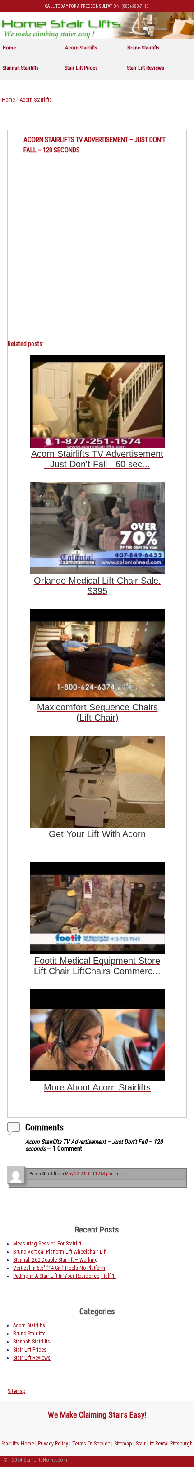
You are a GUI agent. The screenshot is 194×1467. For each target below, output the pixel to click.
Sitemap (16, 1391)
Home (9, 47)
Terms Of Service (91, 1443)
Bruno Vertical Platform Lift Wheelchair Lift (59, 1252)
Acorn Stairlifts (81, 47)
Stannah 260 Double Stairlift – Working (55, 1260)
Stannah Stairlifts (21, 68)
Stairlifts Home (17, 1443)
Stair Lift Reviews (145, 68)
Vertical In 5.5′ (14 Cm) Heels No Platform (59, 1268)
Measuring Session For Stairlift (47, 1244)
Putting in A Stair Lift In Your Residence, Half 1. (64, 1276)
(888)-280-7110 (135, 6)
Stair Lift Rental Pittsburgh (164, 1443)
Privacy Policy (53, 1443)
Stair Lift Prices (81, 68)
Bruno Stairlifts (143, 47)
